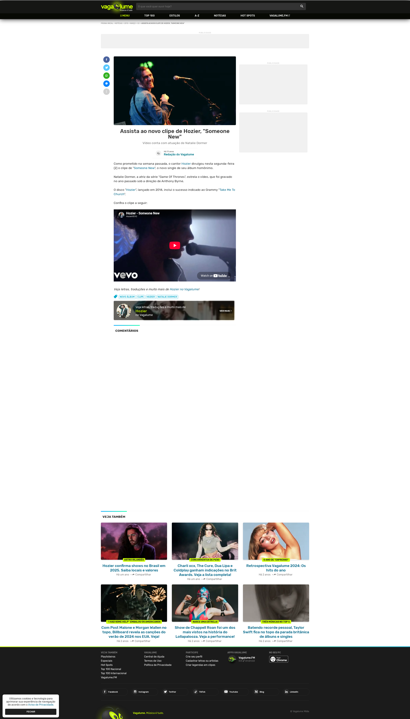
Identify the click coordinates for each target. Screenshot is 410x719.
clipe (140, 297)
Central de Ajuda (154, 656)
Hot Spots (248, 15)
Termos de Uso (152, 660)
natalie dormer (167, 297)
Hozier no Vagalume (184, 289)
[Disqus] (175, 380)
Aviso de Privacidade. (41, 704)
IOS (241, 660)
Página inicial (107, 23)
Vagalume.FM (279, 15)
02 (138, 23)
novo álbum (127, 297)
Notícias (220, 15)
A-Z (197, 15)
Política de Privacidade (158, 664)
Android (250, 660)
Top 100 (149, 15)
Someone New (144, 168)
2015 (126, 23)
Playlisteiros (108, 656)
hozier (151, 297)
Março (133, 23)
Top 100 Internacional (114, 673)
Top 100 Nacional (111, 669)
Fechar (31, 712)
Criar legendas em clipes (200, 664)
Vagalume (117, 6)
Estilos (174, 15)
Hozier (186, 163)
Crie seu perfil (194, 656)
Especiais (106, 660)
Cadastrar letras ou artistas (202, 660)
